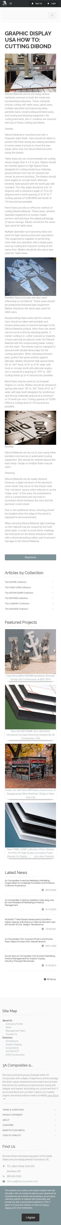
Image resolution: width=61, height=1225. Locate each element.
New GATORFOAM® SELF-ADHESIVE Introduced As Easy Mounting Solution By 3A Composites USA (31, 735)
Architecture (12, 1041)
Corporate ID (12, 1048)
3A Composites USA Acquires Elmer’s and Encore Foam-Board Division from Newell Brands (29, 940)
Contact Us (11, 1034)
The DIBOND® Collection (16, 609)
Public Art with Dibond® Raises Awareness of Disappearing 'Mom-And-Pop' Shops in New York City (30, 794)
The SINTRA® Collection (16, 598)
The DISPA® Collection (15, 582)
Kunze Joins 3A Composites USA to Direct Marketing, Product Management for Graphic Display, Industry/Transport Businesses (30, 958)
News (9, 1027)
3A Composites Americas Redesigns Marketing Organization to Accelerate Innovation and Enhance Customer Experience (29, 883)
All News (51, 979)
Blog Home (30, 557)
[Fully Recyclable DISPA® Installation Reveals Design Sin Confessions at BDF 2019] (30, 651)
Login (53, 3)
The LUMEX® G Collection (17, 603)
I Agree (30, 1217)
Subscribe (8, 1125)
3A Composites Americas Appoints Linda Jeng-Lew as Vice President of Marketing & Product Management (29, 902)
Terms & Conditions (13, 1110)
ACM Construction (15, 1054)
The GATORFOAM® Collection (19, 593)
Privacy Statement (13, 1115)
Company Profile (14, 1024)
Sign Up (38, 3)
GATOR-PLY (12, 1051)
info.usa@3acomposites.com (22, 1181)
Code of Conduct (12, 1135)
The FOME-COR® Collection (18, 587)
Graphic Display (14, 1044)
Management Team (16, 1030)
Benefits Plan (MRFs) (14, 1130)
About (6, 1120)
